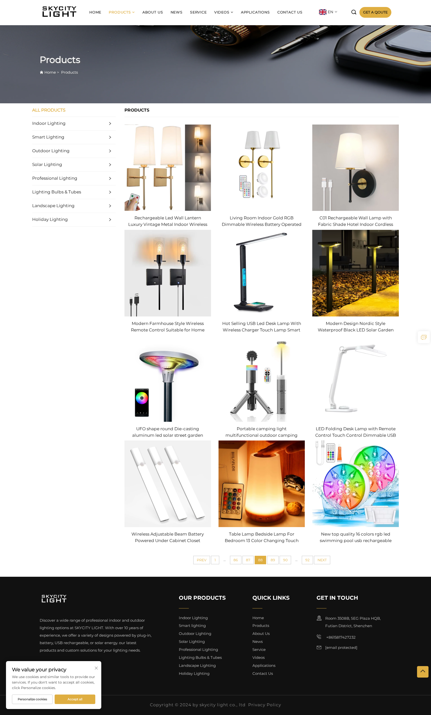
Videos (221, 12)
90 (285, 560)
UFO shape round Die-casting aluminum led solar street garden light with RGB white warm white (167, 432)
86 (235, 560)
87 (248, 560)
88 (260, 560)
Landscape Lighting (53, 205)
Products (120, 12)
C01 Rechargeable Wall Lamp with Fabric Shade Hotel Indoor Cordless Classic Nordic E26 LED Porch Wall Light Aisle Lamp (355, 221)
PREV (202, 560)
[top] (423, 672)
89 (273, 560)
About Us (152, 12)
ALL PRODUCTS (48, 110)
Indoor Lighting (49, 123)
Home (95, 12)
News (177, 12)
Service (198, 12)
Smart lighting (48, 137)
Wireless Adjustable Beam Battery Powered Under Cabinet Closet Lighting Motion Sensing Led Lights (167, 538)
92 (307, 560)
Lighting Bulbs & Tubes (56, 191)
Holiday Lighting (50, 219)
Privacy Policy (264, 704)
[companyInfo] (60, 12)
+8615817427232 (340, 637)
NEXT (322, 560)
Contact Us (290, 12)
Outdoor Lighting (51, 150)
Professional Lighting (54, 178)
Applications (255, 12)
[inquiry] (424, 337)
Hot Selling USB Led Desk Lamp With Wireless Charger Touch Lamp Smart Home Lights (261, 327)
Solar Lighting (47, 164)
